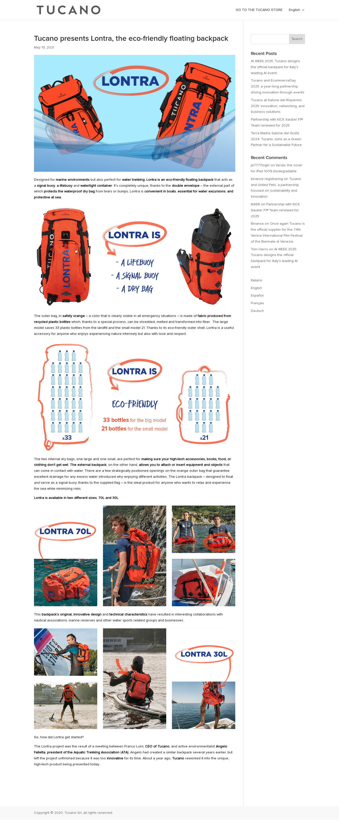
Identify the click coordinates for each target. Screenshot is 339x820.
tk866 (255, 204)
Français (257, 303)
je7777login (260, 165)
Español (257, 295)
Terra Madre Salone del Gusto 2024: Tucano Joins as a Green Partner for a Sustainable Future (276, 139)
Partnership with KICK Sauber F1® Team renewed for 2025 (275, 210)
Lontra (151, 179)
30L (115, 498)
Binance (257, 223)
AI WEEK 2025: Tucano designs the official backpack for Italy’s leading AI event (275, 67)
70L (101, 498)
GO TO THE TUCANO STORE (259, 10)
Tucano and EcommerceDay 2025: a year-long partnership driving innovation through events (277, 86)
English (294, 10)
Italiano (256, 280)
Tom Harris (259, 249)
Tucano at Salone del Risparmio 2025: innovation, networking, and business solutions (278, 106)
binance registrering (267, 179)
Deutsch (257, 311)
